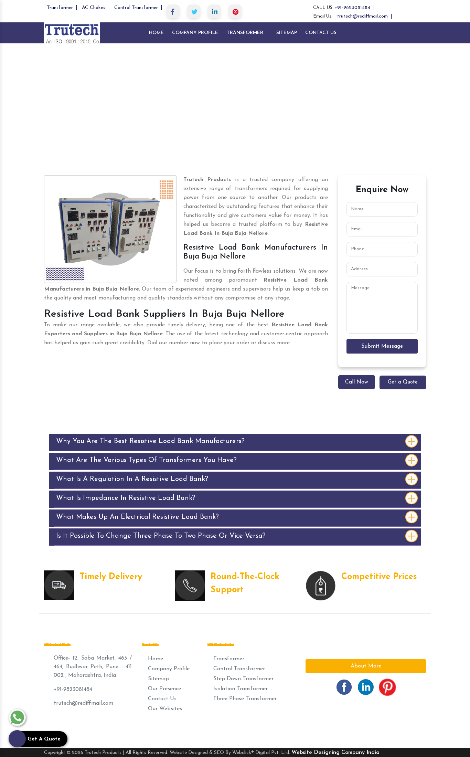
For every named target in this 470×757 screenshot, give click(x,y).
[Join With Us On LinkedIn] (365, 687)
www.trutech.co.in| (301, 727)
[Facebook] (173, 11)
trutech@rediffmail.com (362, 16)
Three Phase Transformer (244, 699)
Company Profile (195, 32)
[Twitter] (194, 11)
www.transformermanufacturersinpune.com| (103, 727)
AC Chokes (93, 7)
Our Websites (164, 709)
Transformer (60, 7)
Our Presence (163, 689)
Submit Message (382, 346)
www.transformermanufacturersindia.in (373, 727)
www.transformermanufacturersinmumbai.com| (219, 727)
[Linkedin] (214, 11)
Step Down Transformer (243, 679)
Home (156, 32)
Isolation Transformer (240, 689)
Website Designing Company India (335, 752)
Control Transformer (136, 7)
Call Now (356, 382)
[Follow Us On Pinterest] (387, 687)
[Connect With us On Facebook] (344, 687)
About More (366, 666)
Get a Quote (403, 382)
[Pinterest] (235, 11)
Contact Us (321, 32)
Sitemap (286, 32)
